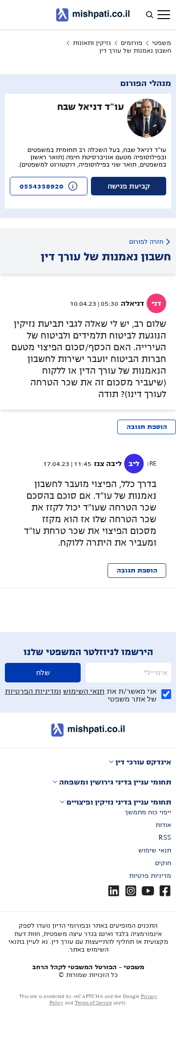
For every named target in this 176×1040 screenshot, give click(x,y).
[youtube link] (148, 891)
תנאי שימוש (154, 850)
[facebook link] (165, 891)
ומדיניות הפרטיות (33, 691)
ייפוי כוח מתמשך (148, 812)
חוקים (163, 863)
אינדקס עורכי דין (143, 762)
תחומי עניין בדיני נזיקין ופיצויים (118, 802)
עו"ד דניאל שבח (90, 107)
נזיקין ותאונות (92, 43)
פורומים (131, 43)
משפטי (161, 43)
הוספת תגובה (147, 427)
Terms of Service (93, 1002)
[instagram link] (131, 891)
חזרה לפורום (146, 241)
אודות (163, 825)
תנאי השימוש (84, 691)
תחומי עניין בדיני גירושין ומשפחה (115, 782)
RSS (164, 837)
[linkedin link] (114, 891)
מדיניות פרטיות (150, 875)
